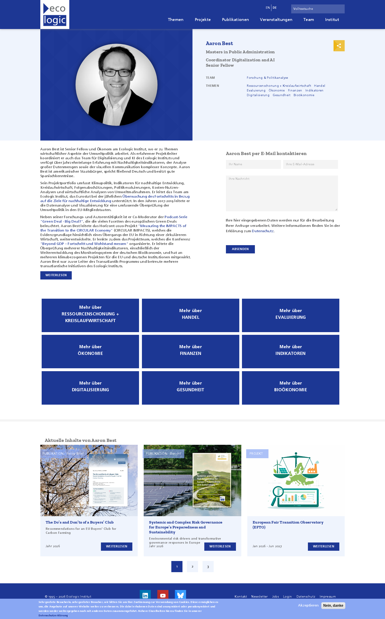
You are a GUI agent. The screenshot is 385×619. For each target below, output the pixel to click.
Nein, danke (333, 605)
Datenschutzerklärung (53, 615)
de (275, 7)
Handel (319, 85)
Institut (332, 20)
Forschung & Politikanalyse (267, 77)
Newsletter (259, 596)
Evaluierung (256, 90)
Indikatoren (314, 90)
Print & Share (339, 45)
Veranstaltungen (276, 20)
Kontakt (241, 596)
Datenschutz (263, 231)
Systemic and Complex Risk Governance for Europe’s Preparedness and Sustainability (185, 527)
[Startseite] (54, 14)
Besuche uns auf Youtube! (162, 595)
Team (308, 20)
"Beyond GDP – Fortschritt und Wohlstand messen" (84, 244)
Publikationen (235, 20)
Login (287, 596)
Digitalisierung (258, 95)
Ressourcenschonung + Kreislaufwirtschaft (279, 85)
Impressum (328, 596)
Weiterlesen (116, 546)
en (268, 7)
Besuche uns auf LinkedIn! (145, 595)
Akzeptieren (308, 605)
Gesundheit (281, 95)
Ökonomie (277, 90)
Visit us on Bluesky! (180, 595)
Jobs (275, 596)
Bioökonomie (304, 95)
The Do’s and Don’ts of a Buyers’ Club (80, 522)
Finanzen (295, 90)
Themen (176, 20)
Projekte (203, 20)
